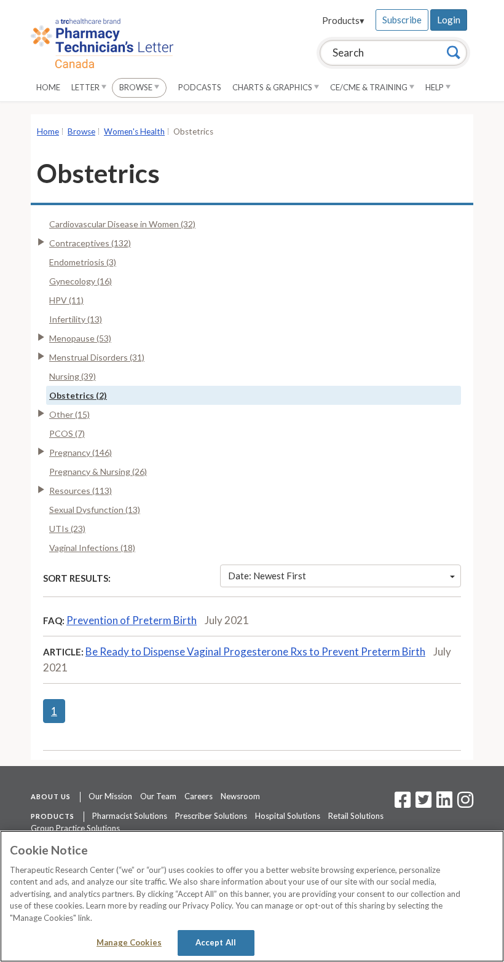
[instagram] (465, 803)
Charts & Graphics (273, 87)
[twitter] (421, 803)
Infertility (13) (75, 319)
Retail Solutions (356, 816)
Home (48, 87)
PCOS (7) (67, 433)
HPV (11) (66, 300)
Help (435, 87)
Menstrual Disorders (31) (96, 357)
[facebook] (403, 803)
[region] (252, 896)
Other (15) (69, 414)
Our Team (158, 796)
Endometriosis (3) (82, 262)
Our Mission (110, 796)
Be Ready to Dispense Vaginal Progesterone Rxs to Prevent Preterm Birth (255, 651)
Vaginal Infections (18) (92, 547)
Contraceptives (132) (90, 243)
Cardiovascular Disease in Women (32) (122, 224)
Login (448, 19)
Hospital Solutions (287, 816)
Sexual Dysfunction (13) (94, 509)
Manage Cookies (129, 942)
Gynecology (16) (80, 281)
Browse (136, 87)
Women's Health (134, 131)
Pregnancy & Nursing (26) (98, 471)
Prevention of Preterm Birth (131, 620)
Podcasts (199, 87)
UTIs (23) (67, 528)
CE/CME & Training (369, 87)
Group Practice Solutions (75, 828)
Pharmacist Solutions (129, 816)
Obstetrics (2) (78, 395)
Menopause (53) (80, 338)
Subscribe (402, 19)
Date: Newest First (267, 575)
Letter (86, 87)
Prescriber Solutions (211, 816)
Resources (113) (80, 490)
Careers (198, 796)
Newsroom (240, 796)
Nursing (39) (72, 376)
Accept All (215, 942)
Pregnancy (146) (80, 452)
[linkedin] (444, 803)
